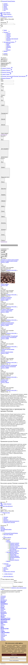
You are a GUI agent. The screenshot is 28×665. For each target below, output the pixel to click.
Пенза (2, 626)
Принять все (14, 654)
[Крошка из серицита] (6, 297)
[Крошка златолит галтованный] (9, 365)
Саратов (3, 633)
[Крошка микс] (4, 379)
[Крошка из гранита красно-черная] (9, 259)
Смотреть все (4, 134)
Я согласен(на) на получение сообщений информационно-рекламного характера (11, 591)
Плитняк (3, 528)
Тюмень (2, 639)
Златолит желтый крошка (7, 352)
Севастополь (4, 635)
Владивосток (4, 600)
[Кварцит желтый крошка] (7, 322)
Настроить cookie (14, 657)
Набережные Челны (5, 618)
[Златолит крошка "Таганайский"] (9, 336)
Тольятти (3, 636)
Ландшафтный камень (6, 529)
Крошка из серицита (6, 299)
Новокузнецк (4, 620)
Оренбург (3, 624)
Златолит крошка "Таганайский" (9, 338)
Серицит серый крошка (6, 311)
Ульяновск (3, 640)
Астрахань (3, 596)
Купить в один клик (12, 270)
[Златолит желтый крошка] (14, 350)
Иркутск (3, 606)
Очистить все (4, 64)
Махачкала (3, 615)
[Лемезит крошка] (8, 282)
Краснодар (3, 611)
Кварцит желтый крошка (7, 324)
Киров (2, 610)
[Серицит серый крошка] (7, 309)
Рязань (2, 629)
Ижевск (2, 605)
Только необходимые (14, 660)
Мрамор (3, 530)
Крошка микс (5, 382)
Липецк (2, 614)
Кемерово (3, 609)
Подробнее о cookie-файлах (18, 652)
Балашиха (3, 597)
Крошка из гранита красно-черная (9, 261)
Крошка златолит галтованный (8, 367)
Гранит (2, 526)
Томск (2, 637)
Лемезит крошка (5, 284)
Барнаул (2, 598)
